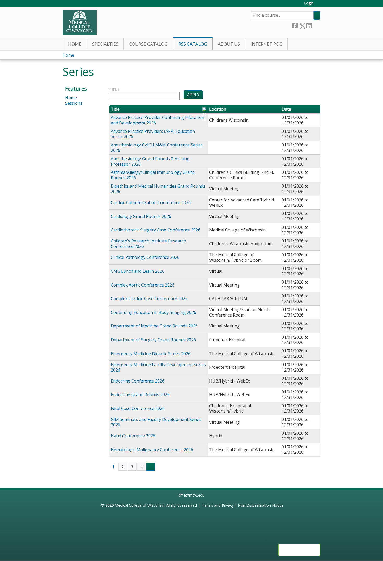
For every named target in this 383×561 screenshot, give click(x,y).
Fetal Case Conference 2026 (138, 408)
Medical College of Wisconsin (139, 505)
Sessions (73, 103)
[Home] (80, 22)
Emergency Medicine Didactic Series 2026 (150, 353)
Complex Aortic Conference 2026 (142, 285)
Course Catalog (148, 44)
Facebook (295, 25)
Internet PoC (266, 44)
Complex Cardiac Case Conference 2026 (149, 298)
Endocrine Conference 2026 (137, 381)
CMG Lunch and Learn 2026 (137, 271)
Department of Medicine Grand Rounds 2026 (154, 326)
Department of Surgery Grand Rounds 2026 (153, 340)
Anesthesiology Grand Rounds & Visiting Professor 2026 (150, 161)
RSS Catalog (192, 44)
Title (114, 89)
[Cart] (318, 5)
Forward (316, 24)
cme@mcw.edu (191, 495)
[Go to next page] (150, 467)
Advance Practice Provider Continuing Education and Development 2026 (157, 120)
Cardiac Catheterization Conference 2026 (151, 202)
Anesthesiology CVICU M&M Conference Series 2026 (157, 147)
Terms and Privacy (218, 505)
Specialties (105, 44)
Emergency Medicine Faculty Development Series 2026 (158, 367)
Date (286, 109)
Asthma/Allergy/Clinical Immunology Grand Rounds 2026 (153, 175)
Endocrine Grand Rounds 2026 (140, 394)
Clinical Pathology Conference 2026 (145, 257)
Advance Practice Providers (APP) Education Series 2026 (153, 134)
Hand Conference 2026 (133, 436)
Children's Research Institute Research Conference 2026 (148, 243)
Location (217, 109)
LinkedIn (309, 24)
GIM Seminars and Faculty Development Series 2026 (156, 422)
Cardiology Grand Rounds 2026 (141, 216)
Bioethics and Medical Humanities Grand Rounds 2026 (158, 188)
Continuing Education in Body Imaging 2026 (153, 312)
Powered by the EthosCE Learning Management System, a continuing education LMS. (299, 550)
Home (75, 44)
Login (308, 3)
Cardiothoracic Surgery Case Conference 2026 (155, 230)
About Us (229, 44)
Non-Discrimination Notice (260, 505)
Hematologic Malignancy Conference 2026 (152, 449)
